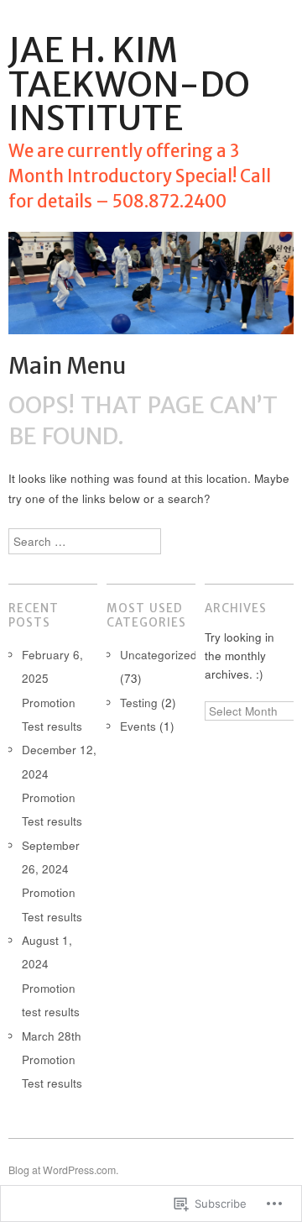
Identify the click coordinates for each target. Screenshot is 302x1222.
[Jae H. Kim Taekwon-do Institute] (151, 290)
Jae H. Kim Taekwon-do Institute (129, 84)
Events (138, 726)
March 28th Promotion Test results (52, 1060)
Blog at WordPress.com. (63, 1169)
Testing (139, 703)
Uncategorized (158, 655)
